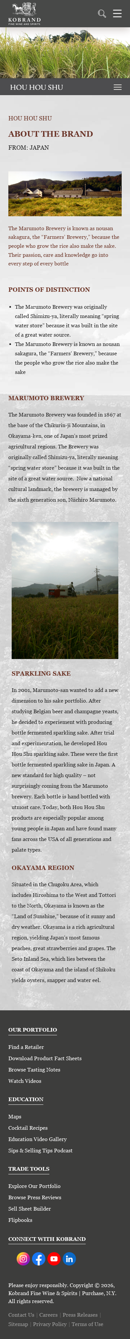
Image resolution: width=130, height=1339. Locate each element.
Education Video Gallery (37, 1139)
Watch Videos (24, 1081)
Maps (14, 1116)
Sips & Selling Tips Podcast (40, 1150)
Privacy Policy (50, 1324)
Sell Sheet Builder (29, 1209)
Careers (48, 1315)
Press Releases (80, 1315)
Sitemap (18, 1324)
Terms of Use (87, 1324)
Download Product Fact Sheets (45, 1058)
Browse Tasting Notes (34, 1070)
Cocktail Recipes (28, 1128)
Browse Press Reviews (34, 1197)
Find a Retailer (26, 1047)
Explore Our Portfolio (34, 1186)
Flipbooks (20, 1220)
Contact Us (21, 1315)
